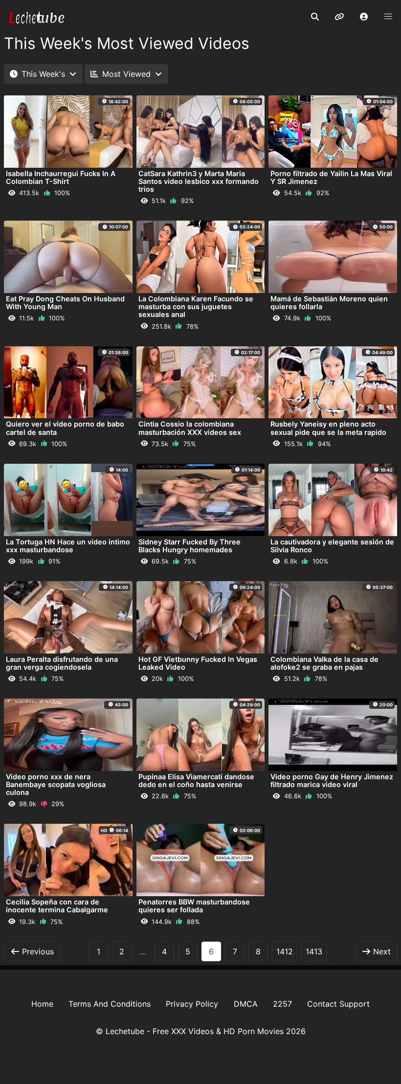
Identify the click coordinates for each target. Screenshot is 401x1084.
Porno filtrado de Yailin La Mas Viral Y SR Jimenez (331, 177)
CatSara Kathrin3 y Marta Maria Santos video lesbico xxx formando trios (198, 181)
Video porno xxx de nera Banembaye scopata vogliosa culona (56, 784)
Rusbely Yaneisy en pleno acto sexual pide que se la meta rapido (328, 428)
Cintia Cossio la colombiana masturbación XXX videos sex (189, 428)
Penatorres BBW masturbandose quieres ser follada (194, 906)
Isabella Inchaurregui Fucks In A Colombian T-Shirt (60, 177)
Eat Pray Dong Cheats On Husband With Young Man (65, 302)
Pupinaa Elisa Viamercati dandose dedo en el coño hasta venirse (196, 780)
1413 (314, 951)
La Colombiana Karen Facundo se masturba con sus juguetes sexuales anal (195, 306)
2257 (282, 1004)
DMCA (246, 1004)
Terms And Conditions (109, 1004)
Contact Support (338, 1004)
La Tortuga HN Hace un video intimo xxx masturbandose (68, 546)
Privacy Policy (192, 1004)
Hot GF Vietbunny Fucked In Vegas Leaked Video (197, 663)
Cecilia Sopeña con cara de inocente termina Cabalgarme (57, 906)
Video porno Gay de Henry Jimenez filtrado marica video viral (331, 780)
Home (42, 1004)
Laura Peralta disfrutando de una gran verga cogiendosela (62, 663)
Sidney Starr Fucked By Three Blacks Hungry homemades (189, 546)
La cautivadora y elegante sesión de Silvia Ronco (332, 546)
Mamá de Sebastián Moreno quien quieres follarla (329, 302)
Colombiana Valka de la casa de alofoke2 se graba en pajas (324, 663)
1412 (284, 951)
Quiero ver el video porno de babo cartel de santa (65, 428)
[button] (364, 17)
